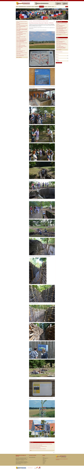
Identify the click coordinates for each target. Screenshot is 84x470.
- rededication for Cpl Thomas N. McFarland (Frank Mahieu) (21, 34)
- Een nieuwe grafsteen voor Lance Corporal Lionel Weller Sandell (21, 55)
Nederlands (64, 0)
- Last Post (18, 27)
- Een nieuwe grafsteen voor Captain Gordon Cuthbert (21, 53)
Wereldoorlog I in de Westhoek (25, 0)
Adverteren (50, 0)
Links (53, 6)
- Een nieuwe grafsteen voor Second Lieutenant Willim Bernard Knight (61, 30)
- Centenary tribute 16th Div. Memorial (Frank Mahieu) (21, 24)
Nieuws (32, 6)
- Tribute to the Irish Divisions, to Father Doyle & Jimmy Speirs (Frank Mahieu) (21, 26)
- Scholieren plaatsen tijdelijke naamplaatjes (20, 37)
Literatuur (49, 6)
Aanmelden (20, 57)
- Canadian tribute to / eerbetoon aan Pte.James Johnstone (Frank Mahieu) (61, 32)
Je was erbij (41, 6)
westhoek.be (18, 0)
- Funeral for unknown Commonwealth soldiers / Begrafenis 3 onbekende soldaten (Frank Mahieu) (21, 30)
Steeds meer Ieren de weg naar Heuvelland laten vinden (38, 446)
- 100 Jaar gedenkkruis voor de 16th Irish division (21, 22)
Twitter (59, 0)
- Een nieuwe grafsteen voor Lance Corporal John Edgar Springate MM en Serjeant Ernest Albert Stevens (21, 41)
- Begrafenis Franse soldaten (20, 45)
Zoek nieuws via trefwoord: (59, 51)
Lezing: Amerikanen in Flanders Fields (36, 445)
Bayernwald (52, 24)
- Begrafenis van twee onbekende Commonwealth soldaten (21, 47)
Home (17, 6)
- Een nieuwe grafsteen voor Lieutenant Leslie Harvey (20, 51)
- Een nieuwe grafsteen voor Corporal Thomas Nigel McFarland (21, 32)
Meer (17, 57)
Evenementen (37, 6)
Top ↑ (54, 452)
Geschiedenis (29, 6)
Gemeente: (57, 59)
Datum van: (57, 54)
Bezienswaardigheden (22, 6)
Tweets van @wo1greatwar (32, 457)
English (67, 0)
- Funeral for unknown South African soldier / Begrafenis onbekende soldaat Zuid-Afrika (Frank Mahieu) (61, 28)
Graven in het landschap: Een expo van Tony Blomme (38, 448)
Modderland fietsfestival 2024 (35, 447)
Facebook (56, 0)
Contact (53, 0)
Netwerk (45, 6)
